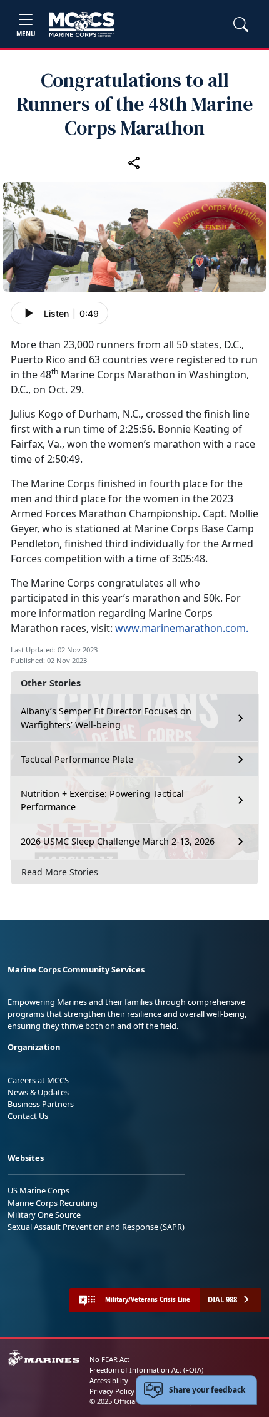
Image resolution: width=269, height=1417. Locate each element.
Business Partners (41, 1104)
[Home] (81, 24)
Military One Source (44, 1214)
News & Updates (38, 1092)
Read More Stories (59, 872)
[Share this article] (134, 162)
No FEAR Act (109, 1359)
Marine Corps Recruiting (53, 1202)
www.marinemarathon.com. (181, 628)
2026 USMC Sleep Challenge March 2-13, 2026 (118, 841)
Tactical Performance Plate (77, 759)
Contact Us (28, 1115)
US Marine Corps (38, 1190)
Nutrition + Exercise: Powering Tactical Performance (102, 800)
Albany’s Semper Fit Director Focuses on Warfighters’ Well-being (106, 718)
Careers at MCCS (38, 1080)
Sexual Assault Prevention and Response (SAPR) (96, 1226)
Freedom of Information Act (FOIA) (146, 1369)
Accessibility (108, 1380)
